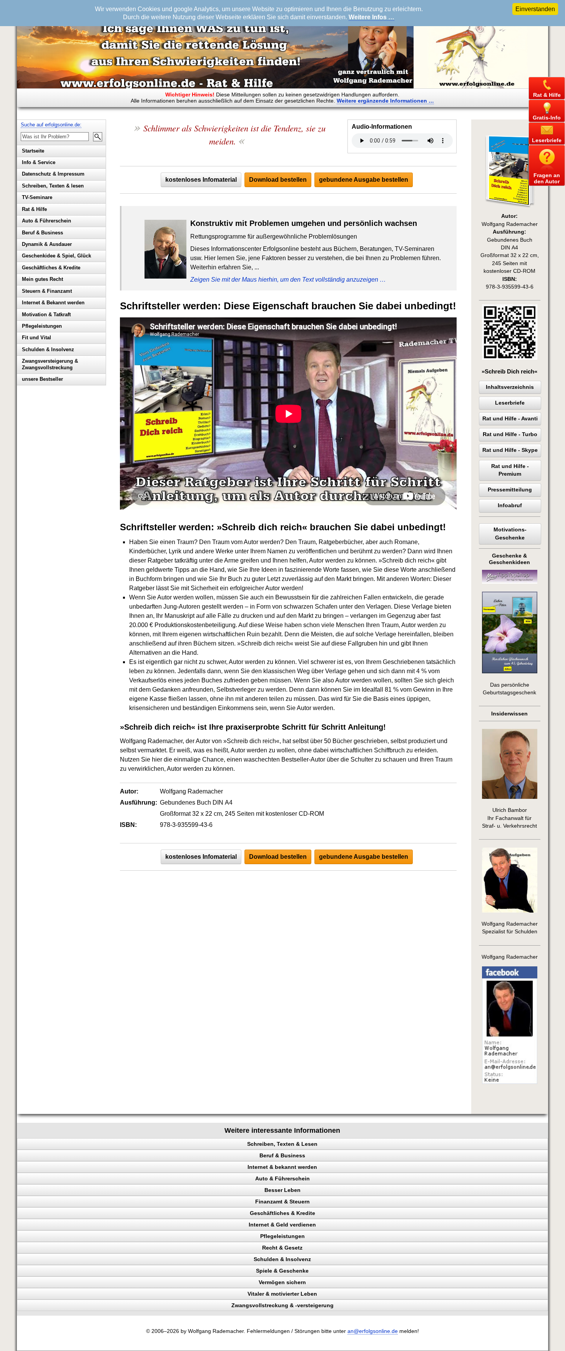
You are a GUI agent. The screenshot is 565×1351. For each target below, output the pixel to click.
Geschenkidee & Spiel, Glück (56, 256)
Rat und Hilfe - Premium (510, 470)
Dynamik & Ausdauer (47, 244)
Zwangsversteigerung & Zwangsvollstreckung (50, 364)
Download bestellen (278, 179)
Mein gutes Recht (42, 279)
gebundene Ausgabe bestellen (363, 179)
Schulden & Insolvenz (48, 349)
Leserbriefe (510, 403)
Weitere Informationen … (385, 101)
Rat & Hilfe (34, 209)
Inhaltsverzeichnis (510, 387)
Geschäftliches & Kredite (51, 268)
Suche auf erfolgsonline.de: (51, 125)
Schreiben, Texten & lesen (53, 186)
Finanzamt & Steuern (282, 1201)
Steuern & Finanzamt (47, 291)
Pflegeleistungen (42, 326)
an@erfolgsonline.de (372, 1331)
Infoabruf (510, 505)
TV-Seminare (37, 197)
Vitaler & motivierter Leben (282, 1294)
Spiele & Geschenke (282, 1271)
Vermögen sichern (282, 1282)
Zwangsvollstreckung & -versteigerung (282, 1305)
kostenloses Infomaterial (201, 179)
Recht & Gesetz (282, 1248)
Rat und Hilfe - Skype (510, 450)
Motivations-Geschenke (510, 533)
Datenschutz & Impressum (53, 174)
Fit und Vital (36, 337)
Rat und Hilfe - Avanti (510, 419)
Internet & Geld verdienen (282, 1225)
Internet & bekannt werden (282, 1167)
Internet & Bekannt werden (53, 302)
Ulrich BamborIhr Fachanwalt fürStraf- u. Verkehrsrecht (509, 818)
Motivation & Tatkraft (46, 314)
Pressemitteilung (510, 490)
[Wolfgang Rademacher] (509, 1082)
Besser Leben (282, 1190)
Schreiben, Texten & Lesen (282, 1144)
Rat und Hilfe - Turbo (510, 434)
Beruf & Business (42, 233)
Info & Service (38, 162)
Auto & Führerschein (46, 221)
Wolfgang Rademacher (510, 957)
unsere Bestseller (42, 379)
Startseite (33, 151)
